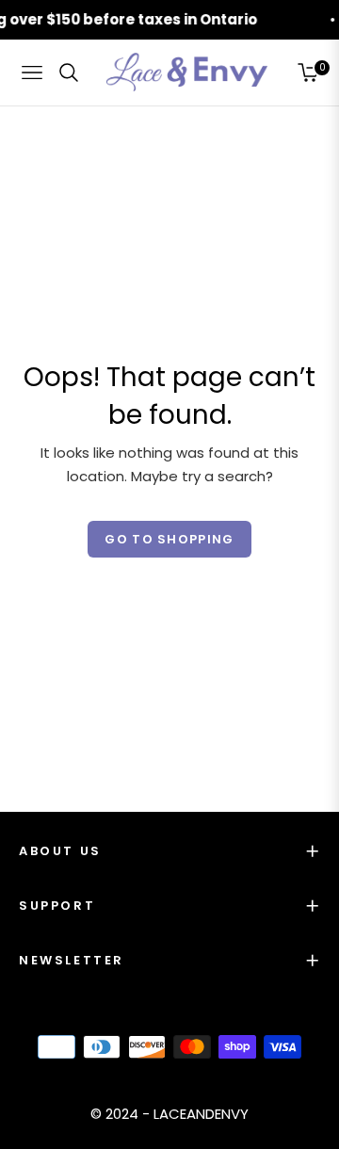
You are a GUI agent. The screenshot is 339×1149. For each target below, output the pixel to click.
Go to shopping (169, 539)
